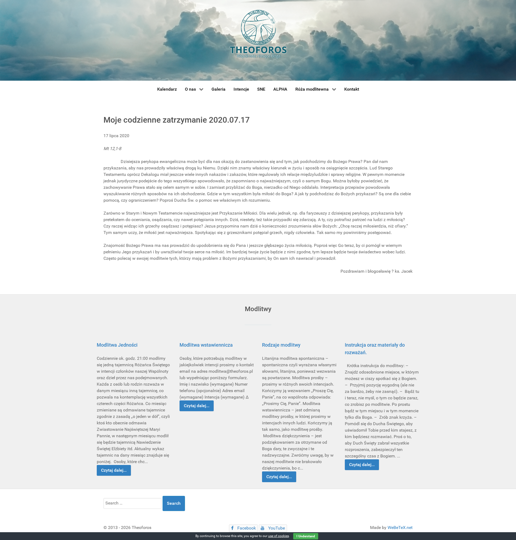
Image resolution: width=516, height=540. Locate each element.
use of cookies (278, 536)
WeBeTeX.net (400, 527)
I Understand (305, 536)
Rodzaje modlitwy (281, 345)
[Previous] (107, 410)
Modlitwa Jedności (117, 345)
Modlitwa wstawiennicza (206, 345)
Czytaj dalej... (114, 470)
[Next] (409, 410)
